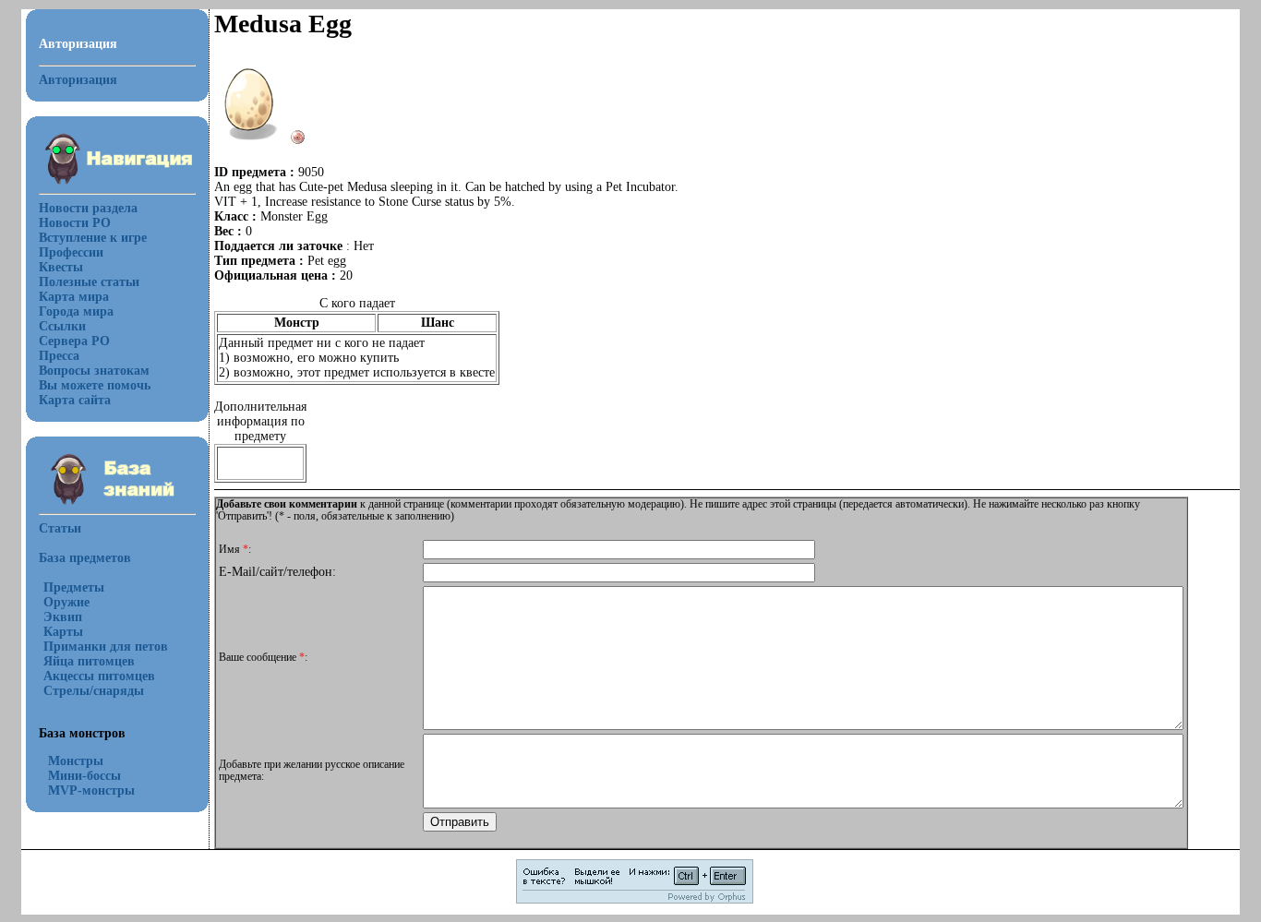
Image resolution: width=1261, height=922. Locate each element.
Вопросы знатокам (94, 370)
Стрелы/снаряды (93, 691)
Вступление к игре (93, 238)
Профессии (71, 252)
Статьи (60, 528)
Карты (63, 632)
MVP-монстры (91, 790)
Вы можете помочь (94, 385)
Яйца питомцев (89, 661)
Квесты (61, 267)
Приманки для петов (105, 646)
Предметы (73, 587)
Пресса (59, 356)
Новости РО (75, 223)
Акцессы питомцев (99, 676)
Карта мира (74, 297)
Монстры (75, 761)
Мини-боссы (84, 776)
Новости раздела (88, 208)
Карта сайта (75, 400)
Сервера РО (74, 341)
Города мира (76, 311)
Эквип (62, 617)
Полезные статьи (89, 282)
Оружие (66, 602)
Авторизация (78, 80)
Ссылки (62, 326)
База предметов (85, 558)
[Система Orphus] (634, 900)
